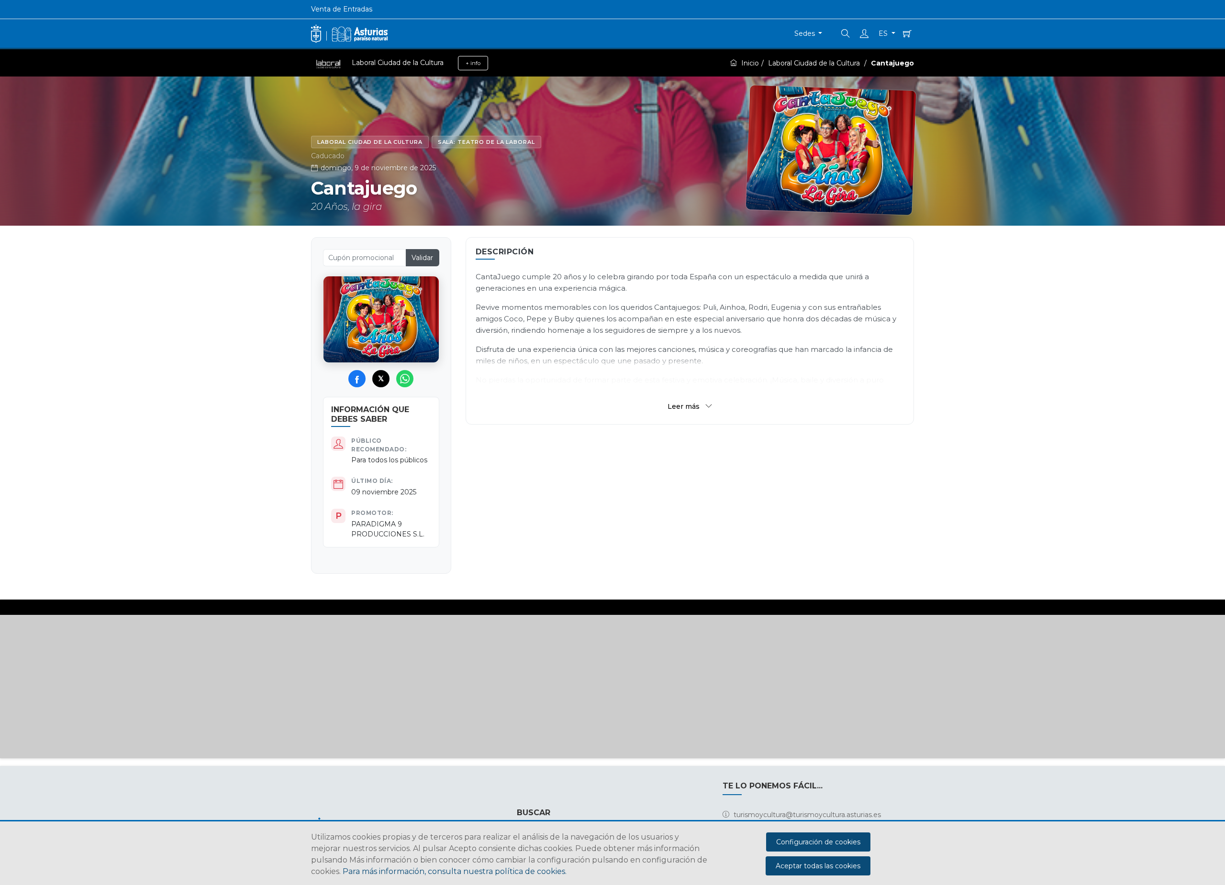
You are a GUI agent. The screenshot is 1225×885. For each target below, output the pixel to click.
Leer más (685, 406)
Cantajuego (892, 63)
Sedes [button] (805, 33)
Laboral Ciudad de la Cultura (815, 63)
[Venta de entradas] (349, 33)
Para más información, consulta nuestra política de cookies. (455, 871)
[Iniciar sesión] (865, 33)
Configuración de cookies (818, 842)
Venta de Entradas (341, 9)
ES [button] (884, 33)
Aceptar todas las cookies (818, 866)
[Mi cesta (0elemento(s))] (906, 33)
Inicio (750, 63)
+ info (473, 63)
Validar (422, 257)
